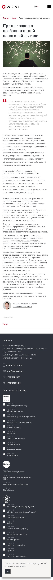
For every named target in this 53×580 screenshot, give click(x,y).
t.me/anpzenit (13, 377)
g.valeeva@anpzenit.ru (22, 306)
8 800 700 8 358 (14, 365)
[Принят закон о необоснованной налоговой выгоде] (26, 54)
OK (7, 571)
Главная (6, 18)
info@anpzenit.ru (15, 371)
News (14, 18)
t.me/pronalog (14, 382)
